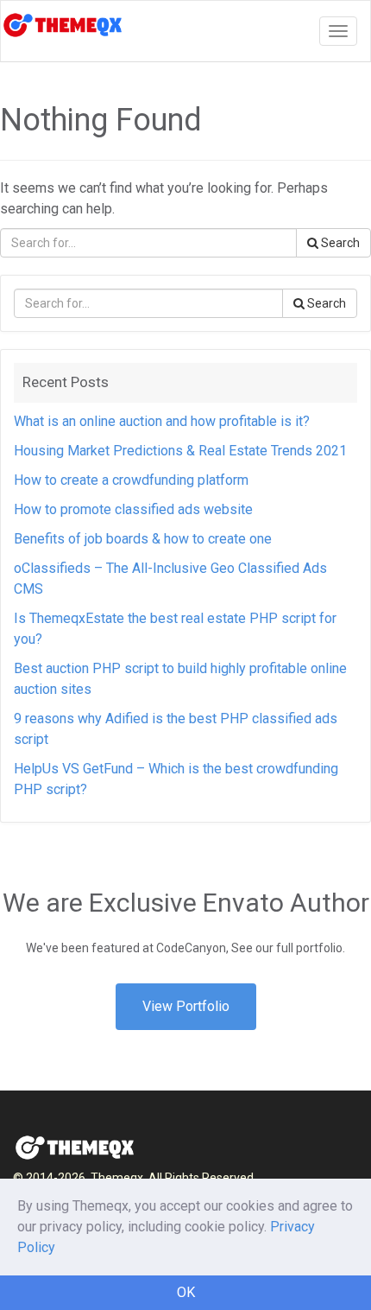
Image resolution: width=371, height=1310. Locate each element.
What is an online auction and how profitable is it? (162, 421)
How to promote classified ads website (133, 509)
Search (339, 243)
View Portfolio (186, 1006)
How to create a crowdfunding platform (131, 480)
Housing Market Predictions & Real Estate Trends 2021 (180, 450)
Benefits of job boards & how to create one (143, 539)
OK (186, 1292)
